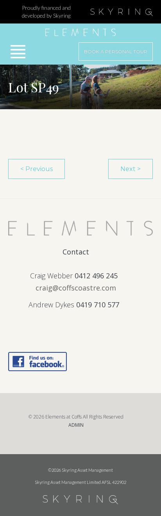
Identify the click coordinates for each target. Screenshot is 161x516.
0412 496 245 (96, 275)
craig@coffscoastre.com (76, 287)
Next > (130, 169)
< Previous (36, 169)
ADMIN (76, 425)
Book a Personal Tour (115, 51)
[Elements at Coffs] (80, 29)
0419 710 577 (97, 304)
